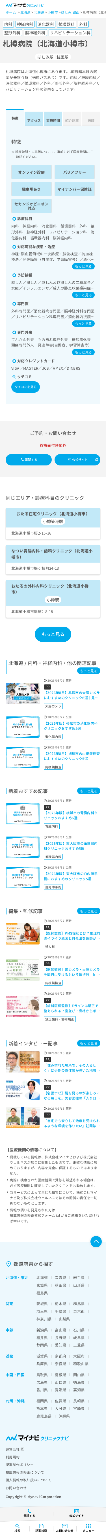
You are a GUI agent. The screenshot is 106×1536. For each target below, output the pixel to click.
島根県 (60, 1374)
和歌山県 (80, 1363)
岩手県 (79, 1277)
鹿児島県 (44, 1416)
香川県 (42, 1389)
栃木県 (60, 1303)
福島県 (42, 1292)
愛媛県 (60, 1389)
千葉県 (60, 1311)
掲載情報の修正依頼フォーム (32, 1215)
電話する (31, 459)
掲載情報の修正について (25, 1472)
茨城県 (42, 1303)
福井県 (42, 1337)
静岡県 (42, 1345)
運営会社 (13, 1449)
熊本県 (42, 1408)
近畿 (9, 1356)
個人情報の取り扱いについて (28, 1479)
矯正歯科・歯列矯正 (59, 1019)
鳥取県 (42, 1374)
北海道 (11, 1277)
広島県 (42, 1382)
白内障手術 (53, 887)
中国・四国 (15, 1374)
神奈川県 (44, 1319)
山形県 (79, 1285)
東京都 (79, 1311)
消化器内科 (53, 736)
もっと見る (83, 266)
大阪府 (79, 1356)
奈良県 (60, 1363)
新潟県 (42, 1330)
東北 (25, 1277)
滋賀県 (42, 1356)
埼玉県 (42, 1311)
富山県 (60, 1330)
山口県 (60, 1382)
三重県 (79, 1345)
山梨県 (64, 1319)
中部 (9, 1330)
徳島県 (79, 1382)
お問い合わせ (16, 1487)
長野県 (60, 1337)
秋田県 (60, 1285)
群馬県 (79, 1303)
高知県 (79, 1389)
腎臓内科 (51, 826)
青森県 (60, 1277)
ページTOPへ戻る (96, 1241)
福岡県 (42, 1400)
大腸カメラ (53, 706)
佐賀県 (60, 1400)
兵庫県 (42, 1363)
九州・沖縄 (15, 1400)
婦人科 (50, 946)
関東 (9, 1303)
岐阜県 (79, 1337)
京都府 (60, 1356)
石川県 (79, 1330)
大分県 (60, 1408)
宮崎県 (79, 1408)
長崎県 (79, 1400)
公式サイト (80, 459)
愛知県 (60, 1345)
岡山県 (79, 1374)
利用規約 (13, 1456)
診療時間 (53, 120)
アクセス (34, 120)
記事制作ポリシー (20, 1464)
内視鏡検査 (53, 767)
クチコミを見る (25, 386)
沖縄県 (64, 1416)
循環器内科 (53, 856)
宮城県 (42, 1285)
